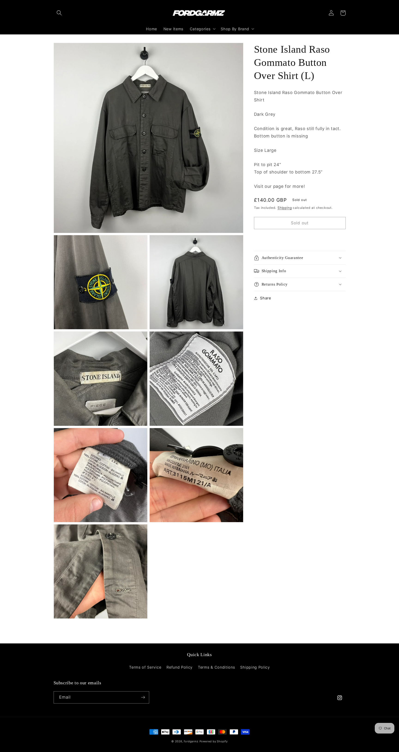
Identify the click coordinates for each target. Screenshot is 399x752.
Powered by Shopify (214, 741)
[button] (59, 13)
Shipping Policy (255, 667)
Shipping (285, 208)
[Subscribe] (143, 697)
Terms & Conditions (216, 667)
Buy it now (300, 238)
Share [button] (265, 298)
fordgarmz (191, 741)
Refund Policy (179, 667)
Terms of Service (145, 667)
